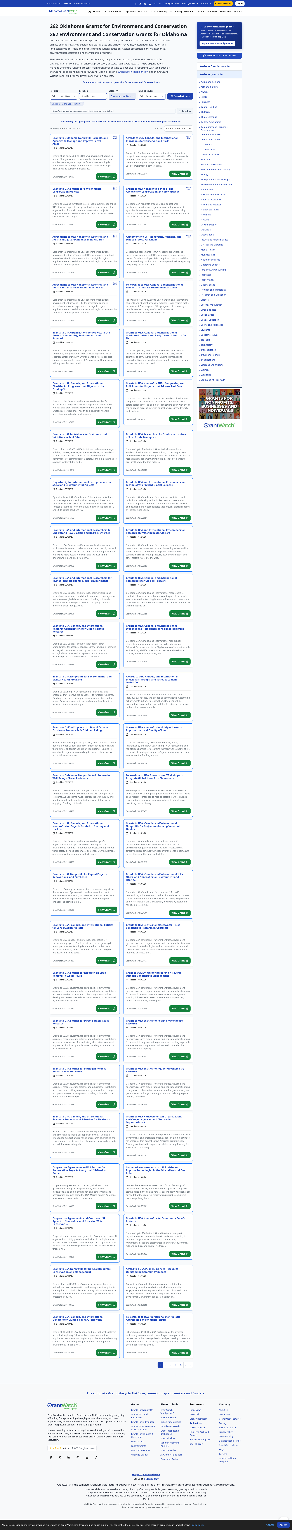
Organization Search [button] (135, 11)
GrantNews (225, 11)
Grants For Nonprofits (142, 1409)
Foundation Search (170, 1426)
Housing (205, 219)
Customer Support (82, 3)
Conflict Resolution (210, 139)
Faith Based (207, 189)
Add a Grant (196, 1423)
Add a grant (206, 3)
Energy (204, 174)
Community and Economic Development (214, 128)
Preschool (206, 274)
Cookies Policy (226, 1436)
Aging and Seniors (210, 81)
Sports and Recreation (212, 324)
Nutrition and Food (210, 259)
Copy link (186, 111)
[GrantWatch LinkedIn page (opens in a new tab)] (68, 1457)
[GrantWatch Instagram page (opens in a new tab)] (87, 1457)
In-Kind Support (209, 224)
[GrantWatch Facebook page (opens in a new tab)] (50, 1457)
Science (205, 299)
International (207, 234)
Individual (206, 229)
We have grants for (211, 74)
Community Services (211, 134)
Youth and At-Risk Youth (213, 379)
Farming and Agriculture (213, 194)
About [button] (237, 11)
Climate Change (209, 116)
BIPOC (204, 96)
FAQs (221, 1449)
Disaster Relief (208, 149)
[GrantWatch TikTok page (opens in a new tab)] (96, 1457)
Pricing (178, 11)
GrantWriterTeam (198, 1418)
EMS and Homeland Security (215, 169)
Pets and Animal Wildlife (213, 269)
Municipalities (208, 254)
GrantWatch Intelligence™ (133, 71)
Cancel (270, 1525)
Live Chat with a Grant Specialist (221, 55)
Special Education (210, 319)
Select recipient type (61, 96)
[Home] (89, 11)
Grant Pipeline (167, 1438)
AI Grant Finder (113, 11)
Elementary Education (212, 164)
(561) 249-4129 (53, 3)
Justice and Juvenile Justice (214, 239)
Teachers (205, 339)
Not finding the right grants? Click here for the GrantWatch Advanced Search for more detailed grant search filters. (121, 121)
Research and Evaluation (213, 294)
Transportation (208, 349)
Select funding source (150, 96)
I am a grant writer (171, 3)
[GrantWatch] (62, 11)
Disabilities (206, 144)
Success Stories (197, 1427)
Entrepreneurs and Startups (215, 179)
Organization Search (170, 1421)
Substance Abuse (210, 334)
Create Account (223, 3)
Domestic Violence (210, 154)
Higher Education (210, 209)
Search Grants (181, 96)
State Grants (137, 1441)
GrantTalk (212, 11)
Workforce (206, 374)
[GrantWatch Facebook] (135, 3)
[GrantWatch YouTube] (150, 3)
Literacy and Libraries (212, 244)
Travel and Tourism (210, 354)
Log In (239, 3)
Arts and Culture (209, 86)
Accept (283, 1525)
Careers (223, 1453)
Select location (88, 96)
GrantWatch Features (230, 1418)
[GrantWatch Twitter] (140, 3)
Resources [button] (196, 1404)
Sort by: (159, 128)
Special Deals (196, 1443)
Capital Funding (209, 106)
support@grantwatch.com (146, 1474)
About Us (223, 1409)
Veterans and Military (212, 364)
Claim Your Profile (169, 1459)
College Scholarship (211, 121)
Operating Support (210, 264)
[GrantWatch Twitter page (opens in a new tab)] (60, 1457)
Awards (205, 91)
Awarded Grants (139, 1454)
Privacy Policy (226, 1431)
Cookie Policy (197, 1524)
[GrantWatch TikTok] (160, 3)
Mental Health (208, 249)
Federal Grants (138, 1445)
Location (200, 11)
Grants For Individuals (142, 1421)
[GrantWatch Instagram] (155, 3)
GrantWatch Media (228, 1445)
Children (205, 111)
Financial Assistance (211, 199)
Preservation (207, 279)
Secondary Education (211, 304)
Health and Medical (211, 204)
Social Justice (207, 314)
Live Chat (67, 3)
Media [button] (187, 11)
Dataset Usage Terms (230, 1440)
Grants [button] (97, 11)
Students (205, 329)
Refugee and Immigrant (213, 289)
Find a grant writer (190, 3)
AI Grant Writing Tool (161, 11)
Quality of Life (208, 284)
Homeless (206, 214)
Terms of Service (227, 1427)
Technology (206, 344)
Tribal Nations (208, 359)
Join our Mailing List (200, 1439)
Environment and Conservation (123, 96)
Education (206, 159)
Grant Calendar (168, 1450)
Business (205, 101)
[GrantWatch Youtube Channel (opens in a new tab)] (78, 1457)
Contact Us (224, 1414)
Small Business (208, 309)
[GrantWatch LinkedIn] (145, 3)
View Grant (104, 176)
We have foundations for (215, 66)
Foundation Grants (140, 1450)
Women (205, 369)
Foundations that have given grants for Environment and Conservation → (121, 82)
